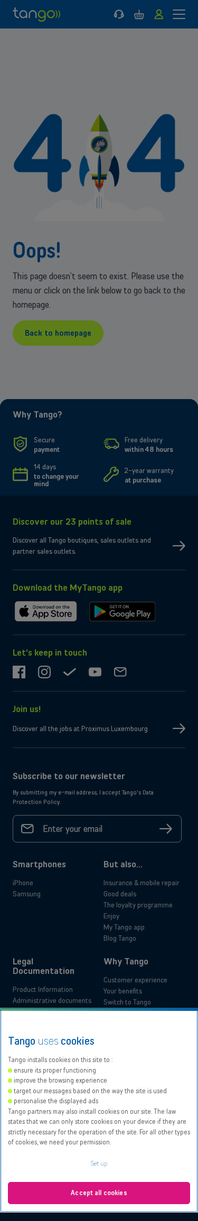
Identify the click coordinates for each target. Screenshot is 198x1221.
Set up (99, 1163)
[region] (99, 1110)
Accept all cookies (99, 1192)
